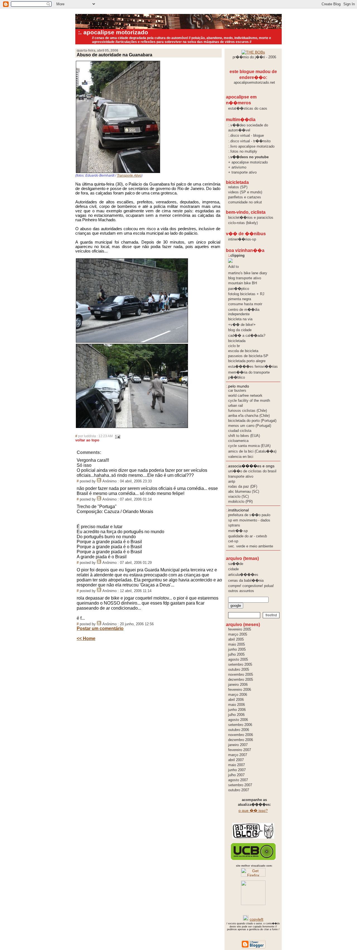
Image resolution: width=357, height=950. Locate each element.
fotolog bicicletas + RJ (246, 294)
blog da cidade (240, 330)
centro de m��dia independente (243, 311)
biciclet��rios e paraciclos (250, 217)
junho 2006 (237, 710)
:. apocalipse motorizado (113, 32)
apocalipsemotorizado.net (254, 82)
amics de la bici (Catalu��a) (252, 451)
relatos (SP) (237, 187)
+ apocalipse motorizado (248, 162)
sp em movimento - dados (249, 520)
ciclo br (234, 346)
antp (231, 481)
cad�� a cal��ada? (246, 335)
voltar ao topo (87, 440)
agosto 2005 (238, 659)
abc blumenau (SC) (243, 491)
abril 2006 (236, 700)
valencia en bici (240, 456)
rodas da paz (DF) (242, 486)
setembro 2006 (240, 725)
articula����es (243, 575)
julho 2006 (236, 715)
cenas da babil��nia (246, 580)
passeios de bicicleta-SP (248, 356)
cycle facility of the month (249, 400)
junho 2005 (237, 649)
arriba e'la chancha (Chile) (249, 415)
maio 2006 (236, 705)
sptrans (234, 525)
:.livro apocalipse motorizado (251, 146)
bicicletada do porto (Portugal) (252, 421)
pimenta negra (239, 299)
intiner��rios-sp (242, 239)
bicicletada (236, 341)
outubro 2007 (238, 790)
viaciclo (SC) (238, 496)
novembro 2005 (240, 674)
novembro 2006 (240, 735)
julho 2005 (236, 654)
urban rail (235, 405)
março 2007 (237, 755)
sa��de (235, 564)
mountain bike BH (242, 283)
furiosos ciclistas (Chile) (247, 410)
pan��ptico (238, 289)
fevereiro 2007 (239, 750)
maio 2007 (236, 765)
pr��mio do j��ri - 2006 (254, 57)
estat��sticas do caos (247, 108)
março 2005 (237, 634)
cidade (233, 569)
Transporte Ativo (129, 175)
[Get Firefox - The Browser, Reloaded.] (253, 875)
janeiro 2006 (238, 684)
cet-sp (233, 541)
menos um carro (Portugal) (249, 426)
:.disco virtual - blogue (246, 135)
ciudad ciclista (239, 431)
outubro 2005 (238, 669)
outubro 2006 (238, 730)
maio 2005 (236, 644)
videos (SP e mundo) (245, 192)
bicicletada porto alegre (247, 361)
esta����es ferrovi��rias (253, 366)
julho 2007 (236, 775)
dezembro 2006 (240, 740)
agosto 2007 (238, 780)
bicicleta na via (240, 319)
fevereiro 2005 (239, 629)
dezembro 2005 (240, 679)
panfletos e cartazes (244, 197)
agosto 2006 (238, 720)
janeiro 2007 (238, 745)
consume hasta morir (245, 304)
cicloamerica (238, 441)
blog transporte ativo (244, 278)
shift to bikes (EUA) (244, 436)
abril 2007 (236, 760)
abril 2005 (236, 639)
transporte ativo (240, 476)
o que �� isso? (253, 810)
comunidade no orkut (245, 202)
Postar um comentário (100, 628)
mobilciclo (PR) (240, 501)
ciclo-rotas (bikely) (243, 223)
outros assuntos (241, 591)
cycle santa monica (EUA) (249, 446)
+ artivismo (237, 167)
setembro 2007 (240, 785)
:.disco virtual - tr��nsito (249, 141)
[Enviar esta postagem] (117, 436)
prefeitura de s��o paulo (249, 515)
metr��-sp (238, 531)
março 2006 (237, 694)
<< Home (86, 638)
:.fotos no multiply (242, 151)
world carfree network (245, 395)
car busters (237, 390)
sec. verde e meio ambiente (250, 546)
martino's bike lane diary (247, 273)
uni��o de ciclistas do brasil (252, 471)
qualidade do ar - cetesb (247, 536)
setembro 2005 (240, 664)
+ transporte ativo (242, 172)
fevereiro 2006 (239, 689)
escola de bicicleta (243, 351)
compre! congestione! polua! (251, 586)
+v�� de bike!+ (242, 325)
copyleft (256, 919)
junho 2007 (237, 770)
